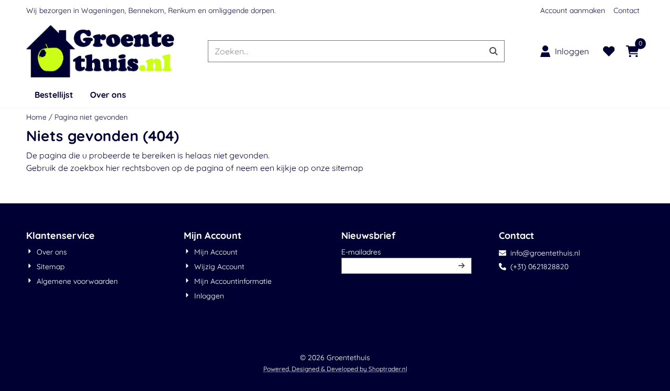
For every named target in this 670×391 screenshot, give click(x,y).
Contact (626, 10)
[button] (564, 51)
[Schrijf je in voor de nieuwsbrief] (462, 266)
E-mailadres (406, 252)
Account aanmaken (572, 10)
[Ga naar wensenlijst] (609, 51)
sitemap (347, 168)
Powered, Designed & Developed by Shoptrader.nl (335, 369)
